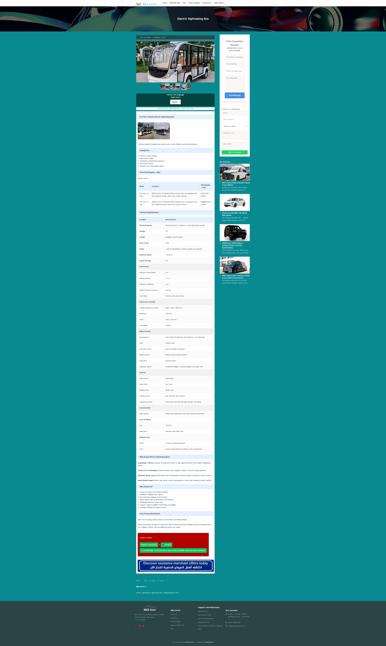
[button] (212, 43)
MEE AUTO (190, 642)
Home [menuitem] (164, 2)
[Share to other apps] (166, 581)
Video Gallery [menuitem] (219, 2)
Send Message (235, 95)
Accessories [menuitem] (207, 2)
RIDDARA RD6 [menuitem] (175, 2)
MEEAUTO (209, 642)
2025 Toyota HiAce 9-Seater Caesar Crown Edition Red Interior (236, 277)
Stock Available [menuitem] (194, 2)
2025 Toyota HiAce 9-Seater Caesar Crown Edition (236, 184)
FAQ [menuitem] (184, 2)
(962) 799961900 (234, 622)
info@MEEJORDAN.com (236, 626)
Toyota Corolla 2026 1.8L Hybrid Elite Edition (234, 214)
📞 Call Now (166, 544)
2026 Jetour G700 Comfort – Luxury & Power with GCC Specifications (233, 245)
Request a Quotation (149, 544)
